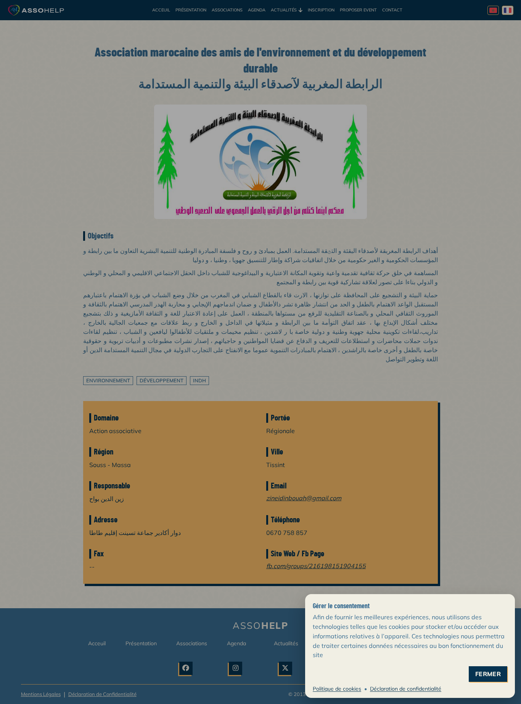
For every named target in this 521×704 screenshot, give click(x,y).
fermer (488, 674)
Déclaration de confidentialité (405, 689)
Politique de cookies (337, 689)
